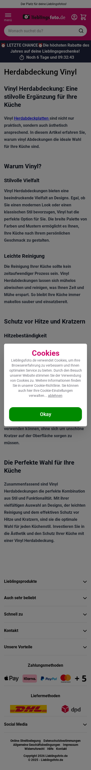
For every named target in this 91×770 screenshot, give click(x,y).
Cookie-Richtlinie (47, 385)
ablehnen (55, 396)
